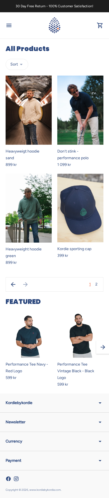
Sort (14, 64)
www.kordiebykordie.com (45, 490)
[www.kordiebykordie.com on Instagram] (16, 479)
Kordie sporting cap (74, 248)
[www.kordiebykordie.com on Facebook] (8, 479)
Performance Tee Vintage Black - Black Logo (75, 371)
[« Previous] (13, 284)
